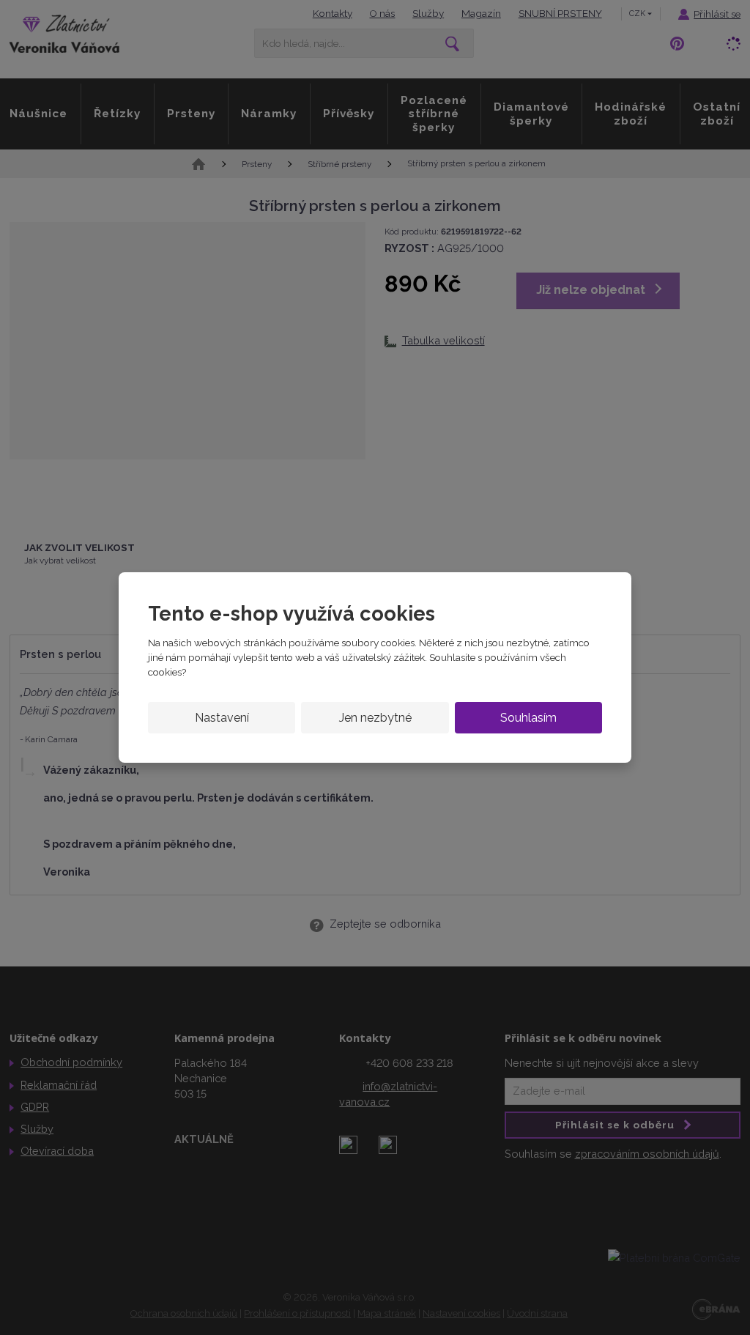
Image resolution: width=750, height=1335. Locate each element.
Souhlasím (528, 718)
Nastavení (222, 718)
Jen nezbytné (375, 718)
